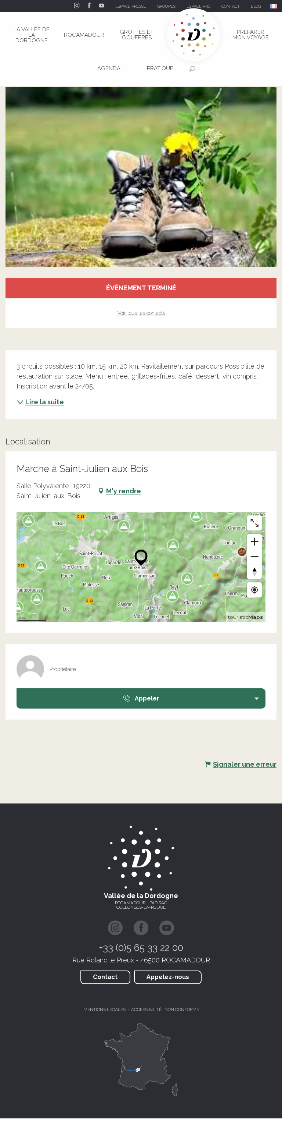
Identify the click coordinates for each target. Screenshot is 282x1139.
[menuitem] (31, 34)
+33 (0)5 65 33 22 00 (141, 947)
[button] (274, 6)
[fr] (274, 6)
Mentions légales (104, 1009)
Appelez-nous (168, 976)
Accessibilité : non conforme (165, 1009)
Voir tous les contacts (141, 313)
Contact (105, 976)
